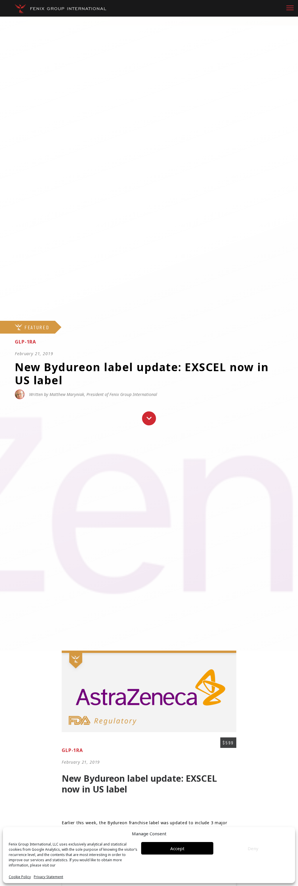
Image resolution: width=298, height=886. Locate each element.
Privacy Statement (48, 877)
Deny (253, 848)
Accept (177, 848)
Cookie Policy (20, 877)
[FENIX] (60, 8)
